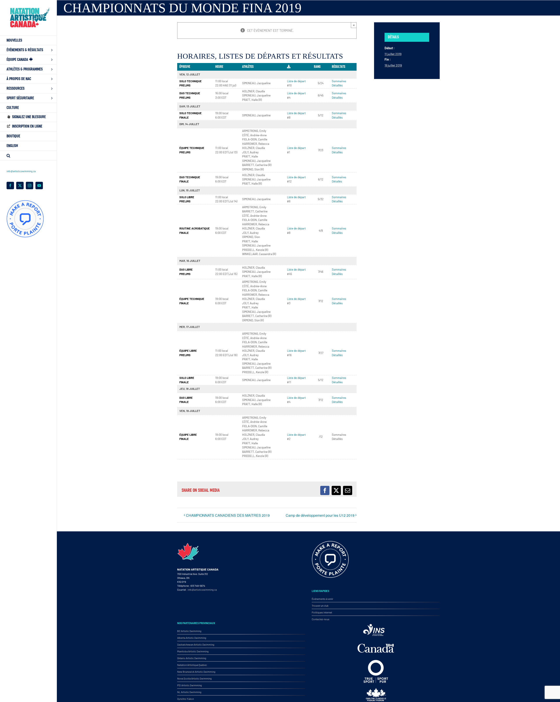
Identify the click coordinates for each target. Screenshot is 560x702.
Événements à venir (322, 598)
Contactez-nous (320, 619)
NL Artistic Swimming (189, 691)
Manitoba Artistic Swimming (192, 651)
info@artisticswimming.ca (21, 171)
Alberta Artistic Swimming (191, 637)
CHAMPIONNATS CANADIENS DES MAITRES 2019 (228, 515)
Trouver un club (320, 605)
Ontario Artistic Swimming (191, 658)
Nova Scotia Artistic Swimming (194, 678)
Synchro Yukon (185, 698)
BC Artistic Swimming (189, 630)
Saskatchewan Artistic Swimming (195, 644)
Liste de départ (296, 81)
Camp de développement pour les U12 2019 (320, 515)
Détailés (337, 181)
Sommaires (339, 81)
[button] (28, 155)
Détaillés (337, 85)
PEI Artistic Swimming (189, 685)
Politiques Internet (322, 612)
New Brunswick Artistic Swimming (196, 671)
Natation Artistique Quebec (192, 664)
